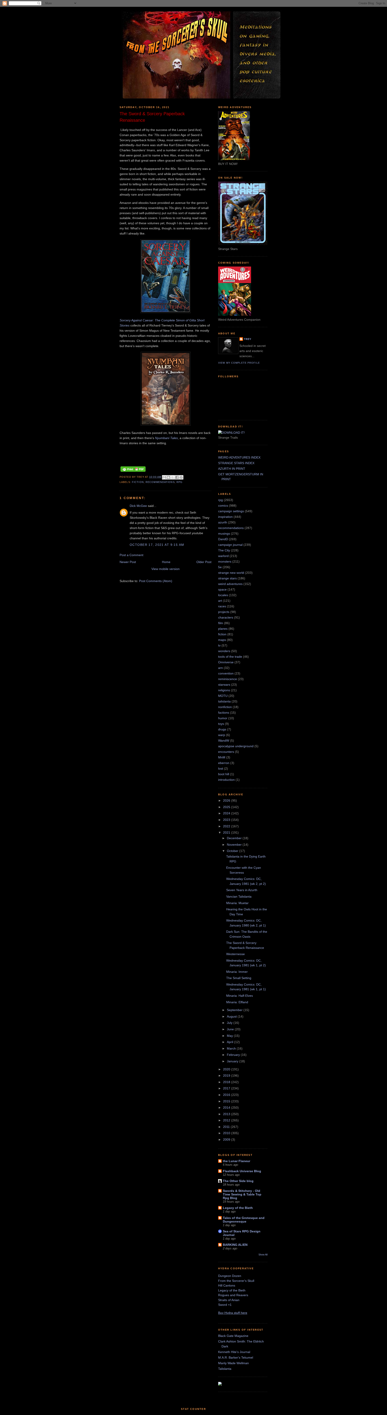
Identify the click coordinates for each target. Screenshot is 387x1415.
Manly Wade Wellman (233, 1363)
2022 (227, 826)
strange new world (231, 572)
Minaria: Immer (237, 971)
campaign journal (230, 544)
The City (224, 550)
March (232, 1048)
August (232, 1016)
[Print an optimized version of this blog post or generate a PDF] (133, 471)
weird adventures (230, 584)
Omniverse (226, 662)
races (222, 606)
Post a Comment (131, 555)
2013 (227, 1114)
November (235, 844)
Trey (247, 339)
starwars (224, 684)
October (233, 851)
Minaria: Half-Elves (239, 995)
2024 (227, 813)
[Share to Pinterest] (181, 477)
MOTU (223, 696)
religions (224, 690)
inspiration (225, 517)
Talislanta (224, 1368)
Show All (262, 1254)
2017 (227, 1088)
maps (222, 640)
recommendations (160, 482)
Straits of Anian (228, 1300)
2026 (227, 800)
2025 (227, 807)
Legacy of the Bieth (238, 1208)
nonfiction (225, 707)
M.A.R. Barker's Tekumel (235, 1357)
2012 (227, 1120)
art (220, 600)
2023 (227, 820)
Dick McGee (138, 506)
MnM (221, 757)
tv (219, 645)
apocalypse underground (236, 746)
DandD (223, 539)
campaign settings (231, 511)
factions (223, 712)
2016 (227, 1095)
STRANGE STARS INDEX (236, 463)
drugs (222, 729)
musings (224, 533)
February (234, 1054)
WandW (223, 740)
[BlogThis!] (168, 477)
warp (221, 735)
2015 (227, 1101)
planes (223, 628)
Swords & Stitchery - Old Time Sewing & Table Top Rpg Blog (242, 1194)
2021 (227, 832)
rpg (179, 482)
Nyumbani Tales (166, 438)
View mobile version (165, 569)
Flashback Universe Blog (242, 1171)
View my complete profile (239, 362)
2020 (227, 1069)
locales (223, 595)
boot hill (223, 774)
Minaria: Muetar (237, 903)
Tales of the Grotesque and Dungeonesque (243, 1219)
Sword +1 (225, 1304)
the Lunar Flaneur (236, 1161)
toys (221, 724)
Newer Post (128, 562)
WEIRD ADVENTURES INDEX (239, 457)
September (235, 1010)
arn (220, 668)
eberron (223, 763)
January (233, 1061)
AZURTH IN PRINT (231, 468)
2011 (227, 1127)
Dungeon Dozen (229, 1276)
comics (223, 505)
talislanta (224, 701)
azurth (222, 522)
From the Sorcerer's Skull (236, 1281)
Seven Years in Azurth (241, 890)
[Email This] (164, 477)
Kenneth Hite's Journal (234, 1352)
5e (220, 567)
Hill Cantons (226, 1285)
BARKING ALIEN (235, 1244)
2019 (227, 1075)
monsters (224, 561)
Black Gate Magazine (233, 1336)
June (231, 1029)
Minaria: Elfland (237, 1002)
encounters (226, 751)
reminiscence (227, 679)
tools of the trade (230, 656)
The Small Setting (238, 978)
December (235, 838)
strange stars (227, 578)
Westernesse (235, 954)
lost (220, 768)
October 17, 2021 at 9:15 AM (157, 544)
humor (222, 718)
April (230, 1042)
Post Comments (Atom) (155, 581)
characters (225, 617)
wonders (224, 651)
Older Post (203, 562)
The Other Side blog (238, 1181)
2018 (227, 1082)
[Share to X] (172, 477)
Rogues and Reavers (233, 1295)
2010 (227, 1133)
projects (223, 612)
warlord (223, 556)
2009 (227, 1139)
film (220, 623)
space (222, 589)
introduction (226, 779)
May (230, 1035)
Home (166, 562)
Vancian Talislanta (239, 896)
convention (226, 673)
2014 (227, 1107)
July (230, 1022)
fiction (138, 482)
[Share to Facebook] (177, 477)
